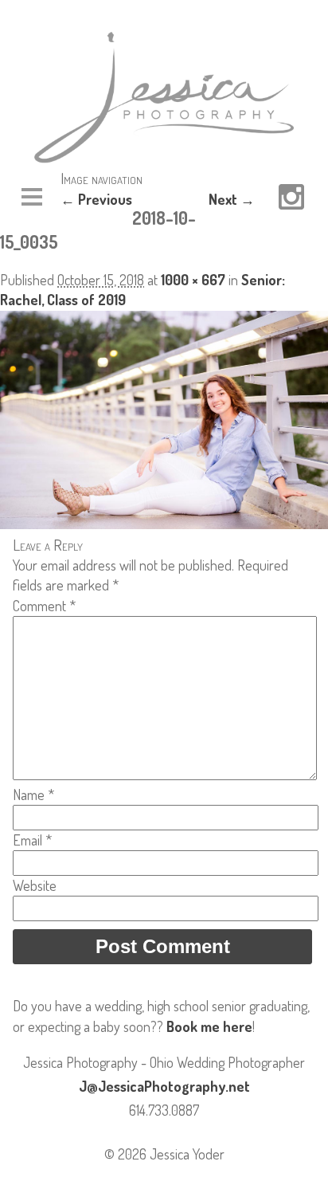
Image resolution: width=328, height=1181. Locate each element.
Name (33, 794)
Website (35, 885)
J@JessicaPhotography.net (164, 1086)
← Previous (96, 199)
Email (32, 840)
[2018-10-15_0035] (164, 523)
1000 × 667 (193, 279)
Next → (232, 199)
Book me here (209, 1026)
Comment (44, 605)
